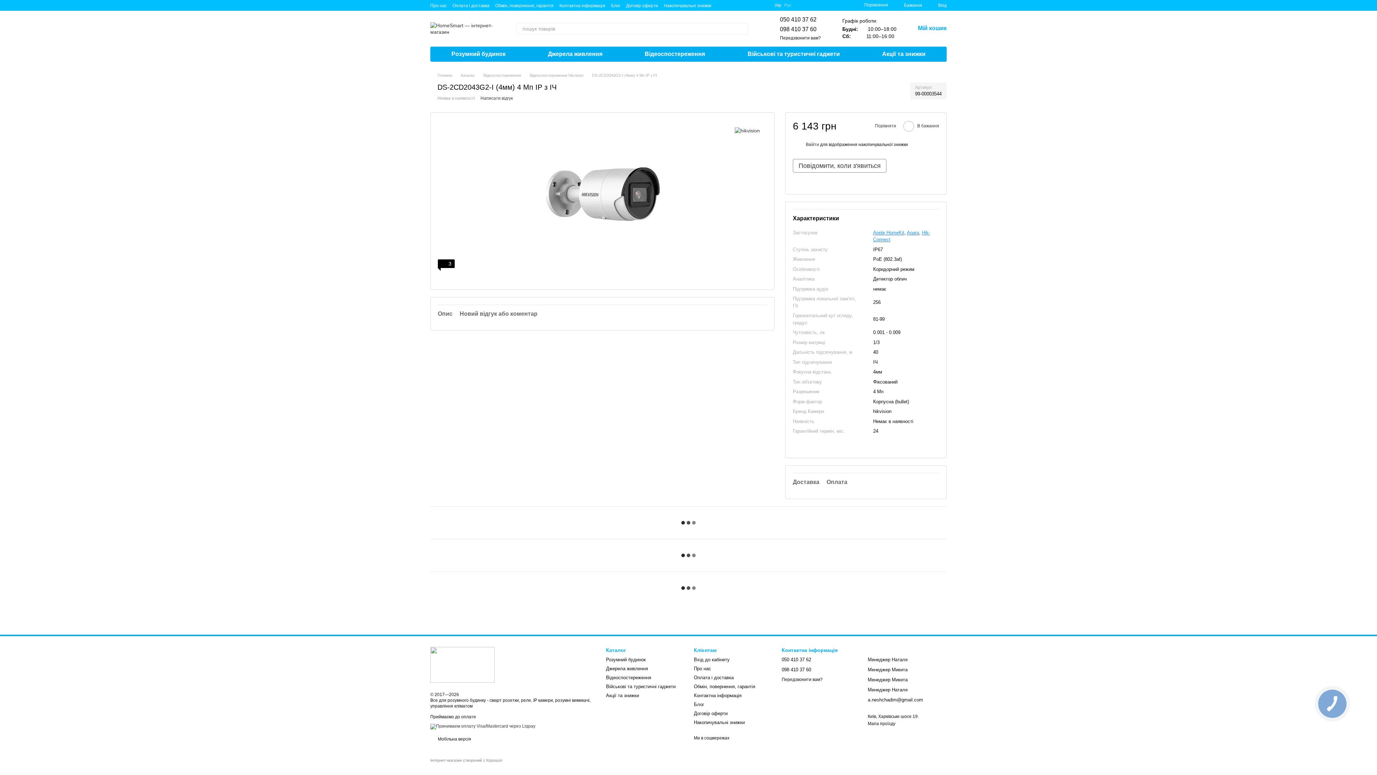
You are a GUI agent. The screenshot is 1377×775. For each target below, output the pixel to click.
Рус (787, 5)
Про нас (438, 5)
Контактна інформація (582, 5)
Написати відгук (497, 98)
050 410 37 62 (798, 20)
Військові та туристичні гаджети (794, 54)
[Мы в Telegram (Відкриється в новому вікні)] (730, 5)
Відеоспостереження (675, 54)
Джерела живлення (575, 54)
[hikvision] (747, 130)
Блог (615, 5)
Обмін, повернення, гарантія (524, 5)
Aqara (913, 232)
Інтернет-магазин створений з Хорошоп (466, 760)
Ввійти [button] (812, 144)
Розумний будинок (478, 54)
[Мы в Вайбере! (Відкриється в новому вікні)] (721, 5)
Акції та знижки (904, 54)
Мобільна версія (454, 739)
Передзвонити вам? (800, 38)
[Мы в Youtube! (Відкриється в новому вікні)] (747, 5)
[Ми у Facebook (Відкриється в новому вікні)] (739, 5)
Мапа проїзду (881, 723)
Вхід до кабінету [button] (712, 659)
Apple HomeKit (888, 232)
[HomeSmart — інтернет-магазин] (462, 664)
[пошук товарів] (742, 28)
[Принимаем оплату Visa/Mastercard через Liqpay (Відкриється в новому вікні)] (482, 726)
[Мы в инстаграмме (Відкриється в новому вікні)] (756, 5)
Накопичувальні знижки (687, 5)
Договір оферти (642, 5)
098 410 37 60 (798, 29)
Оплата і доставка (471, 5)
